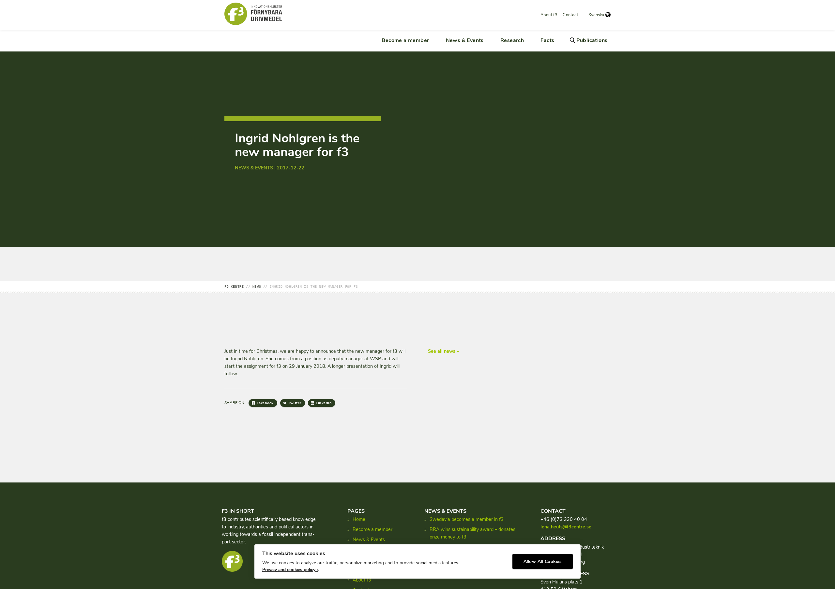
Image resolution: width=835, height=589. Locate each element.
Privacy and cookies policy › (290, 570)
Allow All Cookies (543, 561)
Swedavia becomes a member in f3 (467, 519)
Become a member (405, 40)
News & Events (465, 40)
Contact (570, 15)
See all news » (443, 351)
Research (512, 40)
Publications (592, 40)
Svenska (596, 15)
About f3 (548, 15)
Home (359, 519)
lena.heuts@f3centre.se (565, 527)
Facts (547, 40)
